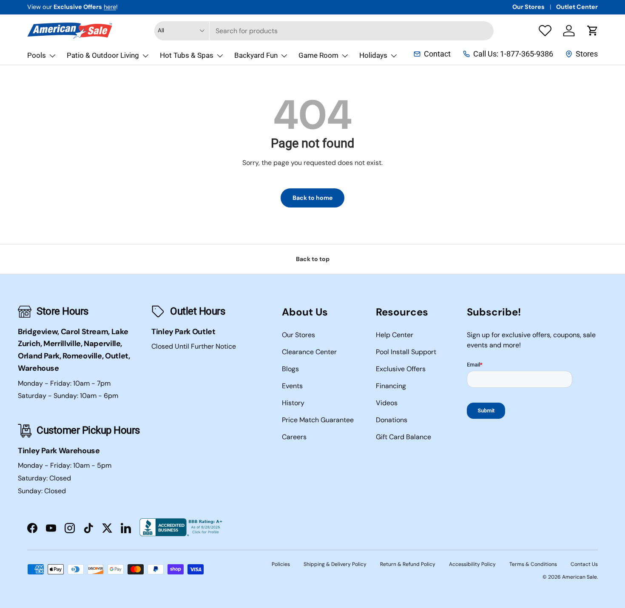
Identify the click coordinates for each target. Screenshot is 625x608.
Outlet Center (577, 7)
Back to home (312, 198)
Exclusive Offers (401, 368)
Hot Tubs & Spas (186, 55)
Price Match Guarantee (318, 419)
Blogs (290, 368)
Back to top (313, 259)
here (110, 7)
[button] (592, 30)
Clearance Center (309, 351)
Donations (391, 419)
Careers (294, 436)
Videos (387, 402)
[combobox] (324, 30)
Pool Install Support (406, 351)
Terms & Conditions (533, 564)
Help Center (394, 334)
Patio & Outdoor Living (103, 55)
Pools (36, 55)
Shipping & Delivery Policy (335, 564)
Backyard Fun (256, 55)
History (293, 402)
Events (292, 385)
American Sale (579, 577)
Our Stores (528, 7)
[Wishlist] (545, 30)
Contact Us (584, 564)
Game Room (318, 55)
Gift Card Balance (403, 436)
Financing (391, 385)
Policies (281, 564)
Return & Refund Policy (407, 564)
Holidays (373, 55)
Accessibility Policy (472, 564)
